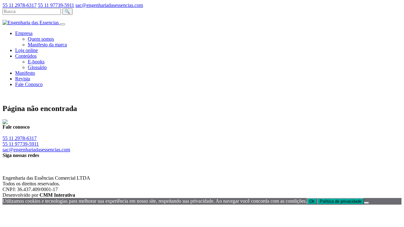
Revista (22, 78)
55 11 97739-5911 (56, 5)
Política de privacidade (340, 201)
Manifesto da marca (47, 44)
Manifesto (25, 73)
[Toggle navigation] (62, 24)
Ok (312, 201)
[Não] (366, 203)
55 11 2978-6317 (20, 5)
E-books (36, 61)
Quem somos (41, 39)
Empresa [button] (24, 33)
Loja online (26, 50)
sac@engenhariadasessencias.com (109, 5)
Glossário (37, 67)
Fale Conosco (29, 84)
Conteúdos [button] (26, 56)
